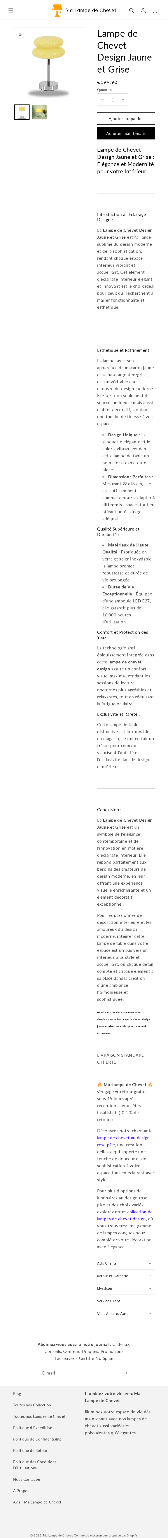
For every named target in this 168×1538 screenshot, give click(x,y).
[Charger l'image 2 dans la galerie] (39, 112)
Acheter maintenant (126, 133)
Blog (17, 1393)
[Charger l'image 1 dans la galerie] (21, 112)
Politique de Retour (30, 1450)
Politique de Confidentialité (37, 1439)
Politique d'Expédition (32, 1427)
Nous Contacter (27, 1479)
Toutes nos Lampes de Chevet (39, 1416)
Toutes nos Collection (32, 1405)
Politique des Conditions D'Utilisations (34, 1465)
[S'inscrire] (125, 1373)
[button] (11, 11)
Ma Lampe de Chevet (58, 1535)
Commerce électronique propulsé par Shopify (106, 1535)
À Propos (21, 1490)
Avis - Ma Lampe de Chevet (37, 1502)
